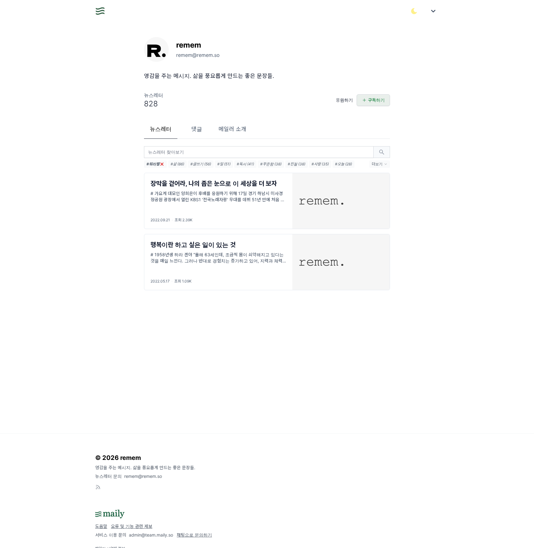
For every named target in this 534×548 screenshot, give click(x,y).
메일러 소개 (232, 129)
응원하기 (344, 100)
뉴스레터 (161, 129)
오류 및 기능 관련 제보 (131, 526)
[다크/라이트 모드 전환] (414, 11)
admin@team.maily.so (151, 534)
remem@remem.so (143, 476)
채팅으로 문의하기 (194, 534)
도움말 (101, 526)
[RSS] (98, 487)
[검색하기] (381, 152)
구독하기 (376, 100)
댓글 (196, 129)
